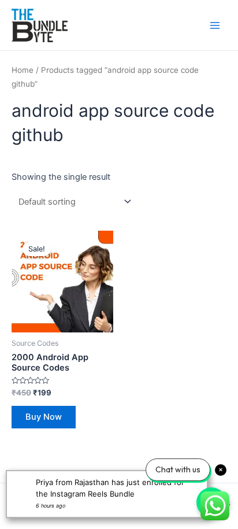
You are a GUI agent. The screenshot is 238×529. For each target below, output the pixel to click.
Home (23, 70)
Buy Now (43, 417)
